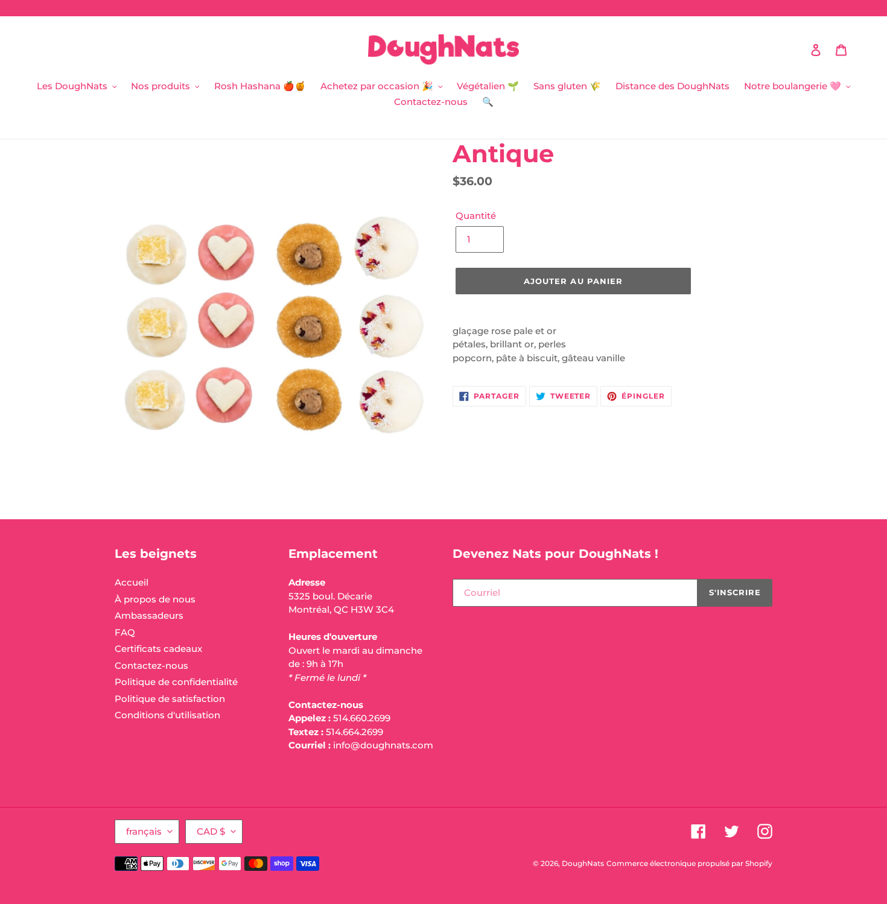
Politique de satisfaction (170, 698)
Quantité (476, 215)
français (144, 831)
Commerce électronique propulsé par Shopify (689, 863)
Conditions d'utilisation (167, 715)
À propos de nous (155, 599)
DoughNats (583, 863)
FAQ (125, 632)
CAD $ (211, 831)
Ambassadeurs (149, 615)
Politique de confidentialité (176, 681)
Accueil (131, 582)
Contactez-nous (151, 665)
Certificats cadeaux (158, 648)
